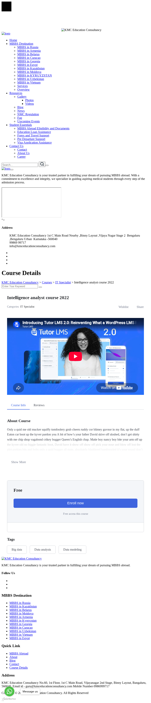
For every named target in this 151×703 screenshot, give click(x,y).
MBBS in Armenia (29, 50)
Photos (29, 100)
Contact (22, 149)
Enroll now (75, 503)
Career (21, 156)
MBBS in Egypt (27, 64)
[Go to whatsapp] (9, 691)
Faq (19, 117)
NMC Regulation (28, 114)
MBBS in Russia (27, 47)
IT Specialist (27, 306)
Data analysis (42, 549)
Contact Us (16, 146)
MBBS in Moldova (29, 72)
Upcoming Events (28, 121)
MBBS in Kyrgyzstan (23, 620)
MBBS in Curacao (29, 57)
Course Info (18, 405)
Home (13, 40)
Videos (29, 103)
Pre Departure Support (31, 139)
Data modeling (72, 549)
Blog (20, 107)
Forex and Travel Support (33, 135)
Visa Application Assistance (34, 142)
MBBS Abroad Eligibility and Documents (43, 128)
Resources (15, 93)
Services (22, 86)
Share (140, 307)
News (21, 110)
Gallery (22, 96)
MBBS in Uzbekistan (30, 79)
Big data (17, 549)
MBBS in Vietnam (29, 82)
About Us (23, 153)
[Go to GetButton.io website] (9, 699)
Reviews (39, 405)
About (13, 657)
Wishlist (123, 307)
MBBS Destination (21, 43)
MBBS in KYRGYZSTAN (34, 75)
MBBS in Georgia (28, 61)
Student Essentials (20, 125)
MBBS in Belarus (28, 54)
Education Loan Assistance (34, 132)
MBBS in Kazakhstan (31, 68)
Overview (23, 89)
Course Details (18, 667)
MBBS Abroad (18, 653)
